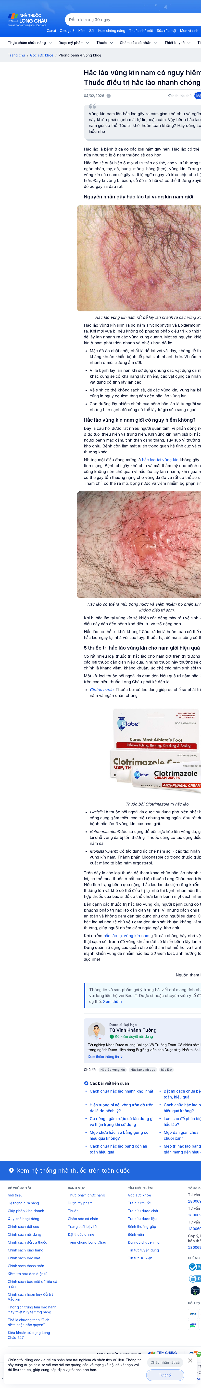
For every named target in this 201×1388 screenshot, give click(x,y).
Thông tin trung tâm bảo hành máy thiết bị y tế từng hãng (32, 1309)
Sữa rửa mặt (166, 30)
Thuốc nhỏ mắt (141, 30)
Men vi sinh (189, 30)
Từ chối (165, 1375)
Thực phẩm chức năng (86, 1195)
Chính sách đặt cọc (23, 1226)
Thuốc (73, 1211)
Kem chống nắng (111, 30)
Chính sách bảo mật (24, 1258)
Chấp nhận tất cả (165, 1362)
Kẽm (81, 30)
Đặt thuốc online (81, 1234)
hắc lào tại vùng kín (160, 459)
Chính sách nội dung (24, 1234)
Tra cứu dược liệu (142, 1219)
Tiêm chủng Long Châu (87, 1242)
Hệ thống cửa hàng (23, 1203)
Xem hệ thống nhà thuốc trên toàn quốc (73, 1170)
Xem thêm (112, 1001)
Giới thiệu (15, 1195)
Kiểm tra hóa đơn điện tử (28, 1274)
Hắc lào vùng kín (112, 1069)
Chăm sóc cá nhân (83, 1219)
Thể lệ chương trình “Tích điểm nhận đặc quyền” (29, 1322)
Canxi (51, 30)
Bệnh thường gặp (142, 1226)
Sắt (91, 30)
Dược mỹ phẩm (80, 1203)
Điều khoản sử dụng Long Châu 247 (29, 1335)
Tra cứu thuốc (139, 1203)
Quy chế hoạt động (23, 1219)
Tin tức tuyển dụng (143, 1250)
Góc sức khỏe (41, 55)
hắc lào (166, 1069)
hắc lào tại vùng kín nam (126, 935)
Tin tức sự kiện (140, 1258)
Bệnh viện (136, 1234)
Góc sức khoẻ (139, 1195)
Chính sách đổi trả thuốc (27, 1242)
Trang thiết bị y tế (82, 1226)
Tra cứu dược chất (143, 1211)
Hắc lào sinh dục (143, 1069)
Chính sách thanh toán (26, 1266)
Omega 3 (67, 30)
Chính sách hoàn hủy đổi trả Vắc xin (30, 1296)
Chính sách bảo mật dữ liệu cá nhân (32, 1284)
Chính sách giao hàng (25, 1250)
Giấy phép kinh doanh (26, 1211)
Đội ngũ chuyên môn (145, 1242)
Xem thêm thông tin (103, 1057)
